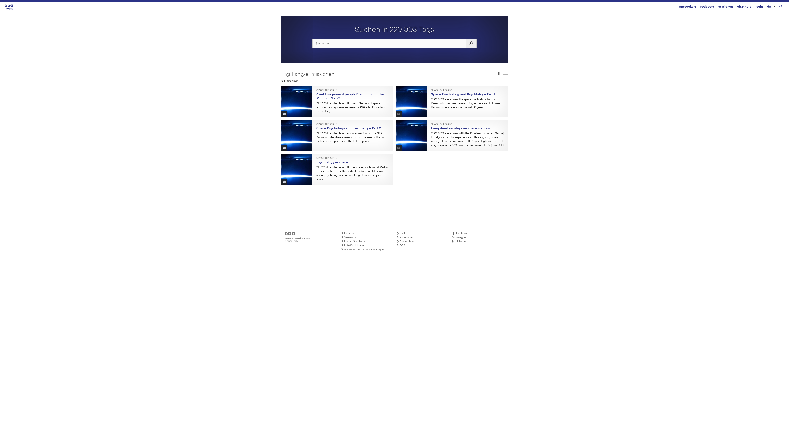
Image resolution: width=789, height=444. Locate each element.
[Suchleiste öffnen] (781, 7)
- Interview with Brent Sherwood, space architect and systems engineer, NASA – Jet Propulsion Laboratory (351, 107)
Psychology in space (332, 162)
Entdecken (687, 6)
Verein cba (350, 237)
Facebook (460, 233)
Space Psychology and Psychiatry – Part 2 (348, 128)
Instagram (460, 237)
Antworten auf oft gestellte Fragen (364, 249)
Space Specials (326, 90)
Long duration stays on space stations (460, 128)
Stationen (725, 6)
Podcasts (707, 6)
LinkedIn (460, 241)
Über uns (349, 233)
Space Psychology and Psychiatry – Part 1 (463, 94)
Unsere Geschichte (355, 241)
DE (769, 6)
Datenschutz (406, 241)
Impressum (406, 237)
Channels (744, 6)
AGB (402, 245)
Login (759, 6)
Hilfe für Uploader (354, 245)
